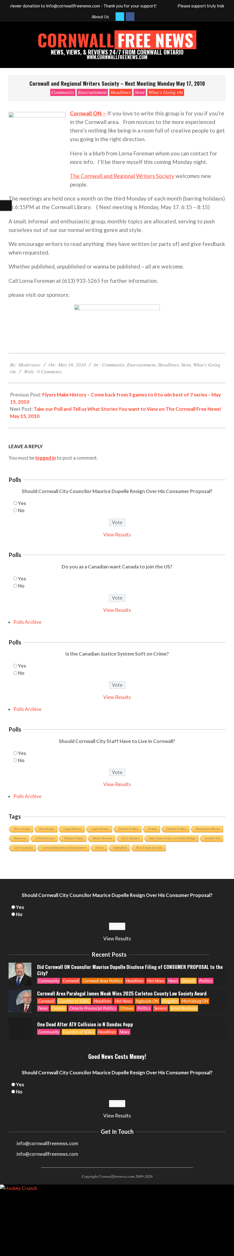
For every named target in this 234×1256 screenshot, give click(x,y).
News (140, 92)
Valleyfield (120, 847)
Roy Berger (46, 828)
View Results (117, 535)
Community (62, 92)
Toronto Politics (128, 828)
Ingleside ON (147, 1000)
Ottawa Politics (73, 838)
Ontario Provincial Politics (92, 1008)
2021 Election (131, 838)
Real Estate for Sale (149, 847)
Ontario (188, 980)
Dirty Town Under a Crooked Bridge (172, 838)
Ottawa (127, 1008)
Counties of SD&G (74, 1000)
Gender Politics (176, 828)
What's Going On (165, 92)
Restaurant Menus (208, 828)
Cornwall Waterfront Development (64, 847)
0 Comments (49, 371)
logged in (45, 458)
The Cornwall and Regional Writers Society (122, 176)
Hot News (155, 980)
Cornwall (71, 980)
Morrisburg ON (194, 1000)
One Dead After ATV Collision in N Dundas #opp (85, 1024)
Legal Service (100, 828)
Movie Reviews (102, 838)
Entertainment (92, 92)
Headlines (120, 92)
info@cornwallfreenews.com (47, 1154)
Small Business (184, 1008)
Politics (205, 980)
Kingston (170, 1000)
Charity (152, 828)
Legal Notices (73, 828)
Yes (22, 503)
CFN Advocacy (45, 838)
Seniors (160, 1008)
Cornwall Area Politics (102, 980)
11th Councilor (23, 847)
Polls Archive (27, 622)
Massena (20, 838)
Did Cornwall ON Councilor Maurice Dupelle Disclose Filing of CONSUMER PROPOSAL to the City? (130, 970)
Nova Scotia (22, 828)
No (21, 510)
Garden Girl (212, 838)
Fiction (100, 847)
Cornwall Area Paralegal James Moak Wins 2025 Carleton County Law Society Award (122, 993)
